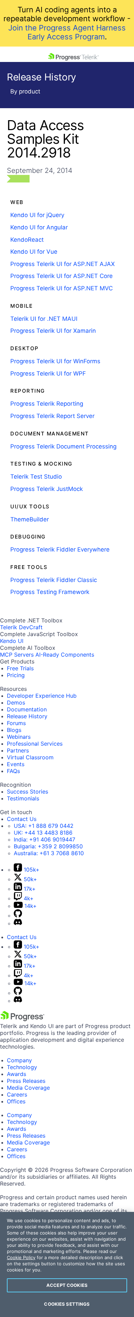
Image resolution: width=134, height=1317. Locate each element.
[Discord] (18, 923)
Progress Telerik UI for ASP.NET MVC (61, 288)
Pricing (16, 675)
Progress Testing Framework (49, 591)
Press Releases (26, 1080)
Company (19, 1060)
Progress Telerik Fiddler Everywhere (60, 549)
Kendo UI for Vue (33, 251)
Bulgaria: (48, 846)
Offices (16, 1101)
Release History (27, 716)
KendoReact (27, 239)
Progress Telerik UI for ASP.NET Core (61, 276)
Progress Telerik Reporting (46, 403)
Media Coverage (28, 1087)
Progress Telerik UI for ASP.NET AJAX (62, 264)
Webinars (19, 736)
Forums (16, 723)
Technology (22, 1067)
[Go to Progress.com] (22, 1019)
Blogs (14, 729)
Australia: (49, 853)
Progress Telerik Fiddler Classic (53, 580)
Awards (16, 1074)
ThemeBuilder (29, 519)
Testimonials (23, 798)
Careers (17, 1094)
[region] (67, 1264)
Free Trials (20, 668)
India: (44, 839)
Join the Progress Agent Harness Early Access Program (67, 32)
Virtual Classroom (30, 757)
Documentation (27, 709)
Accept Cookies (67, 1285)
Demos (16, 702)
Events (15, 764)
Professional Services (35, 743)
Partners (18, 750)
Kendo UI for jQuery (37, 215)
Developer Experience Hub (42, 695)
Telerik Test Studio (36, 476)
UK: (43, 832)
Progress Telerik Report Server (52, 416)
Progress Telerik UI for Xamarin (53, 330)
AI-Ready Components (64, 654)
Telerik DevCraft (21, 627)
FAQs (13, 771)
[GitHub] (18, 915)
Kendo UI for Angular (39, 227)
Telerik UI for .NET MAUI (43, 318)
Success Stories (27, 791)
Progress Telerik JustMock (46, 488)
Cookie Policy (21, 1257)
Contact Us (21, 818)
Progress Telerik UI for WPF (48, 373)
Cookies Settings (67, 1304)
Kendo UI (11, 640)
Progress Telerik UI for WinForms (55, 361)
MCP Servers (17, 654)
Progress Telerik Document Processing (63, 446)
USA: (44, 825)
